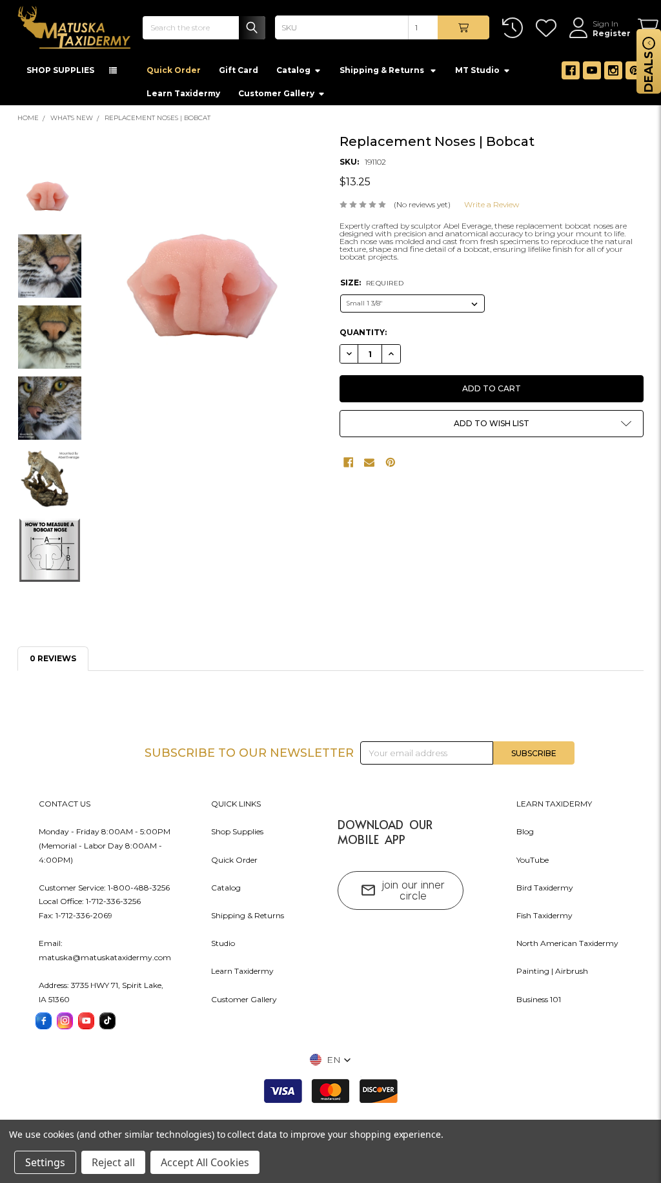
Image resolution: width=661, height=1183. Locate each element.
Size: (372, 282)
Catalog (293, 70)
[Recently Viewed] (515, 28)
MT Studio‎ (477, 70)
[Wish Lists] (548, 28)
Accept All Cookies (205, 1162)
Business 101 (538, 999)
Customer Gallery (276, 93)
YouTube (532, 860)
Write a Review (491, 204)
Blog (525, 831)
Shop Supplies (237, 831)
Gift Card (238, 70)
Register (612, 33)
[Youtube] (592, 70)
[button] (492, 423)
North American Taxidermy (567, 943)
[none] (209, 282)
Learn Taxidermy (183, 93)
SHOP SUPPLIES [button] (60, 70)
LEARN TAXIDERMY (554, 803)
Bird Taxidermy (544, 887)
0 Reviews (53, 658)
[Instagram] (613, 70)
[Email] (369, 462)
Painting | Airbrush (552, 971)
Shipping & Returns (247, 915)
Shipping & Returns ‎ (383, 70)
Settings (45, 1162)
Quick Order (174, 70)
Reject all (113, 1162)
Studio (223, 943)
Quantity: (363, 332)
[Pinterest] (634, 70)
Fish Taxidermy (544, 915)
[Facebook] (571, 70)
